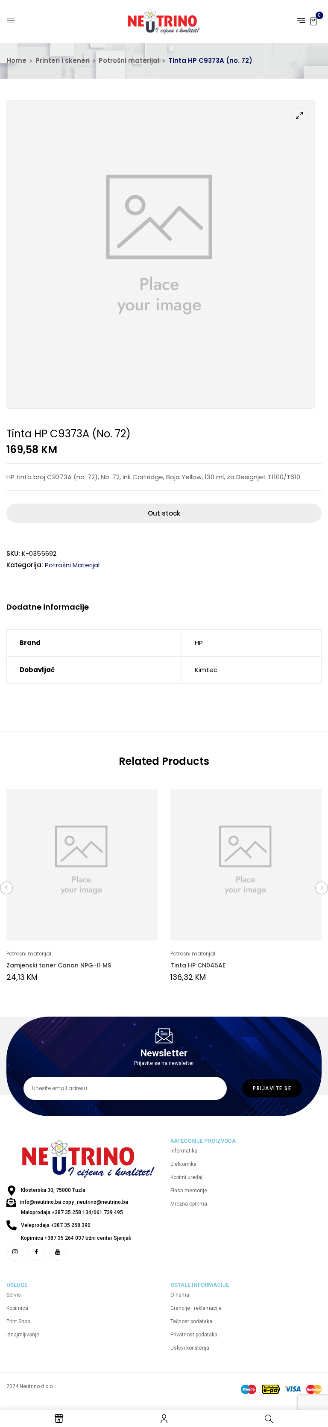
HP (199, 642)
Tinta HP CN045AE (198, 965)
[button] (313, 20)
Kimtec (206, 669)
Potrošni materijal (129, 60)
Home (16, 60)
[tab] (47, 608)
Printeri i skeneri (62, 60)
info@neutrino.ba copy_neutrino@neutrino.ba (74, 1202)
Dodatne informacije (47, 607)
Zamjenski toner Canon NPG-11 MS (58, 965)
